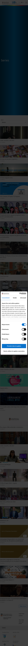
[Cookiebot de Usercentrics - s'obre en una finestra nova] (19, 294)
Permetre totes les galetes (14, 346)
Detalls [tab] (15, 297)
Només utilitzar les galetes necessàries (14, 351)
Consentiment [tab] (5, 297)
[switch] (24, 329)
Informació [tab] (23, 297)
